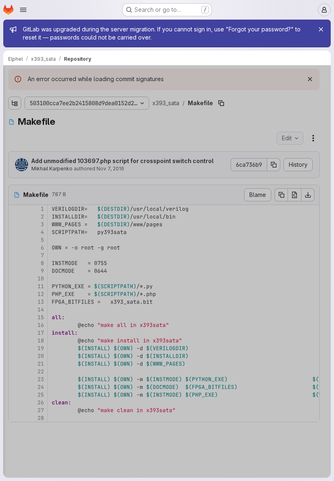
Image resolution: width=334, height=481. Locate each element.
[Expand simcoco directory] (15, 171)
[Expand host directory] (15, 119)
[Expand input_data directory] (15, 145)
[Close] (321, 29)
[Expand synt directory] (15, 184)
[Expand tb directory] (15, 197)
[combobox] (66, 92)
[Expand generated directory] (15, 106)
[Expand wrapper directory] (15, 210)
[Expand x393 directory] (15, 223)
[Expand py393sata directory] (15, 158)
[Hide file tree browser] (14, 76)
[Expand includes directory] (15, 132)
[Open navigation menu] (23, 9)
